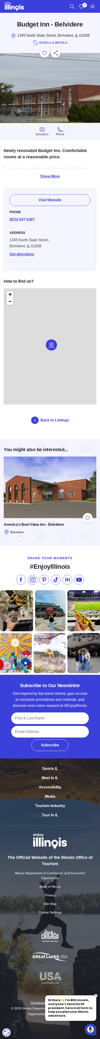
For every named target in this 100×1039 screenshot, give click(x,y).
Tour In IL (50, 815)
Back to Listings (54, 420)
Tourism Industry (50, 806)
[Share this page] (55, 53)
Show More (50, 176)
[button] (51, 345)
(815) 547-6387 (22, 220)
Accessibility (50, 787)
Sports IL (50, 769)
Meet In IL (50, 778)
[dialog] (6, 1032)
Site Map (50, 904)
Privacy (50, 895)
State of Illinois (50, 886)
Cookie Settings (50, 912)
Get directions (22, 254)
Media (50, 796)
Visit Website (50, 200)
